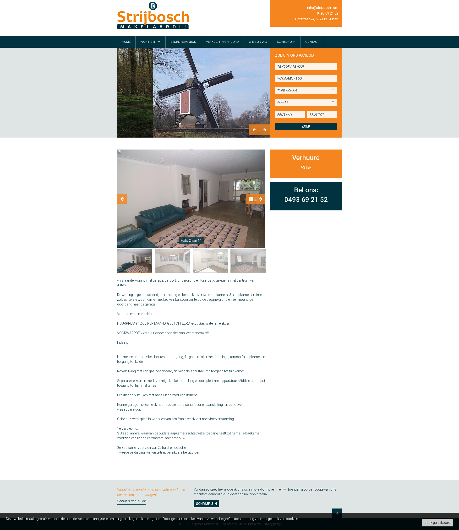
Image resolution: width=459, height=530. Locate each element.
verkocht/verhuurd (222, 41)
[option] (193, 93)
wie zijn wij (258, 41)
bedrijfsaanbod (183, 41)
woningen (148, 41)
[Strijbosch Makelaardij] (153, 15)
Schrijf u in (206, 504)
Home (126, 41)
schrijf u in (286, 41)
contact (312, 41)
